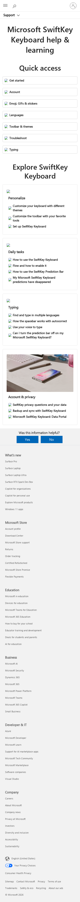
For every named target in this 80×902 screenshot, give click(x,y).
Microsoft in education (16, 596)
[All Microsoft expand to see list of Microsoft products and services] (5, 6)
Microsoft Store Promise (17, 569)
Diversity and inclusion (17, 832)
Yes (27, 439)
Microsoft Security (14, 670)
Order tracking (12, 556)
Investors (10, 825)
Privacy (41, 881)
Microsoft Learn (13, 744)
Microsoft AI (11, 663)
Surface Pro (11, 461)
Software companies (15, 772)
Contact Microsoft (25, 881)
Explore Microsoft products (19, 502)
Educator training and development (23, 630)
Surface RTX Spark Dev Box (19, 481)
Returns (9, 549)
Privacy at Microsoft (15, 819)
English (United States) (23, 858)
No (51, 439)
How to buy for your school (19, 623)
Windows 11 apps (14, 509)
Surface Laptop (12, 468)
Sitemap (9, 881)
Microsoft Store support (17, 542)
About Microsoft (13, 805)
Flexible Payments (14, 576)
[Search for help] (15, 5)
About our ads (56, 888)
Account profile (13, 528)
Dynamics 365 (12, 677)
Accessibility (11, 839)
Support (9, 15)
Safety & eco (26, 888)
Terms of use (54, 881)
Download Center (14, 535)
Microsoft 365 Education (17, 616)
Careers (9, 798)
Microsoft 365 (12, 684)
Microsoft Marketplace (17, 765)
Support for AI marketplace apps (21, 751)
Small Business (12, 711)
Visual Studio (12, 778)
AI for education (13, 644)
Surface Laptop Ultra (15, 475)
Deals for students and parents (21, 637)
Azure (8, 731)
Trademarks (11, 888)
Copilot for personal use (17, 495)
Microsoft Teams (13, 697)
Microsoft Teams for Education (21, 609)
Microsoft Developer (15, 737)
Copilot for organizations (18, 488)
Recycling (41, 888)
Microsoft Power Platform (18, 691)
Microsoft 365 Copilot (16, 704)
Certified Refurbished (16, 562)
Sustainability (12, 846)
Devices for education (16, 603)
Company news (13, 812)
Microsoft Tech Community (19, 758)
